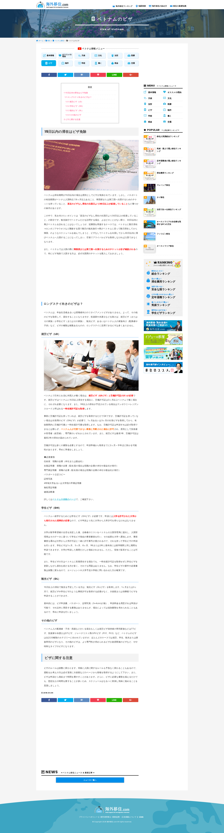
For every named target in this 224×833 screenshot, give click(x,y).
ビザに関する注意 (72, 119)
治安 (116, 55)
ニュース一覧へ (90, 780)
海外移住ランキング (124, 6)
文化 (100, 55)
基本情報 (50, 55)
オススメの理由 (67, 55)
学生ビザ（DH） (75, 106)
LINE (114, 74)
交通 (133, 63)
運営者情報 (105, 817)
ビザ (50, 63)
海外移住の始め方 (159, 6)
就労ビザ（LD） (74, 101)
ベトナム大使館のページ (64, 499)
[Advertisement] (91, 277)
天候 (83, 55)
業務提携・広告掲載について (124, 817)
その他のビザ (73, 115)
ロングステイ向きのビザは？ (78, 97)
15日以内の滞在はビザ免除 (76, 93)
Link (141, 817)
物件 (67, 63)
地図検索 (142, 6)
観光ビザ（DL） (75, 110)
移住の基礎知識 (179, 6)
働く (100, 63)
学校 (83, 63)
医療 (133, 55)
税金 (116, 63)
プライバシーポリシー (88, 817)
